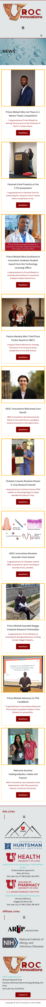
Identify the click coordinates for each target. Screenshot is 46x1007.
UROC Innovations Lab (11, 977)
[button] (23, 27)
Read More (23, 133)
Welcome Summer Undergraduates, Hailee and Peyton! (23, 774)
